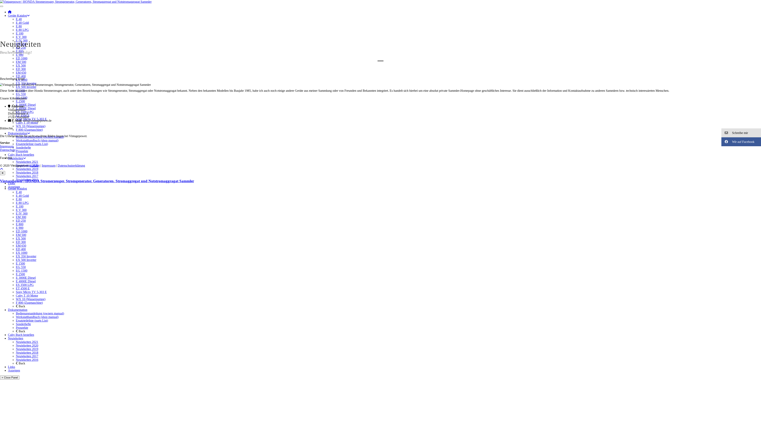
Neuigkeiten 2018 (27, 172)
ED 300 (21, 69)
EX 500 (21, 65)
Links (11, 183)
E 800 (19, 224)
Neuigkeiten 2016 (27, 359)
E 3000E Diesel (26, 104)
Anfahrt (35, 165)
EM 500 (21, 62)
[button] (741, 132)
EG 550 (21, 94)
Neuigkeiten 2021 (27, 161)
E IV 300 (22, 213)
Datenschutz (7, 150)
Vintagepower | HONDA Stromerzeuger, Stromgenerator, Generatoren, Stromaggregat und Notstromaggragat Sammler (97, 181)
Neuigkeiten (15, 158)
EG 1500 (21, 270)
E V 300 (21, 37)
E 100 (19, 33)
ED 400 (21, 76)
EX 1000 (21, 252)
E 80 (19, 26)
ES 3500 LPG (25, 285)
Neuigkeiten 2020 (27, 345)
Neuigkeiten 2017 (27, 176)
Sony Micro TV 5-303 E (31, 292)
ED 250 (21, 220)
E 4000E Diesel (26, 108)
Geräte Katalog (17, 15)
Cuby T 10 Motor (27, 122)
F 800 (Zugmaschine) (29, 129)
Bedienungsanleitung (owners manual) (40, 313)
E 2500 (20, 101)
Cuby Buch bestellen (21, 154)
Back (21, 306)
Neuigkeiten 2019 (27, 169)
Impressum (7, 146)
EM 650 (21, 72)
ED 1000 (21, 58)
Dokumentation (17, 133)
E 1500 (20, 263)
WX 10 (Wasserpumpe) (30, 126)
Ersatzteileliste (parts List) (32, 144)
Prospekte (22, 151)
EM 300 (21, 217)
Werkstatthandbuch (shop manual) (37, 140)
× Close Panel (10, 377)
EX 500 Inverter (26, 87)
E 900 (19, 54)
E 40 (19, 19)
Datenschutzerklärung (71, 165)
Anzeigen (14, 370)
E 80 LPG (22, 30)
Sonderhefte (23, 147)
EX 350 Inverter (26, 256)
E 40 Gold (22, 22)
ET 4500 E (23, 288)
